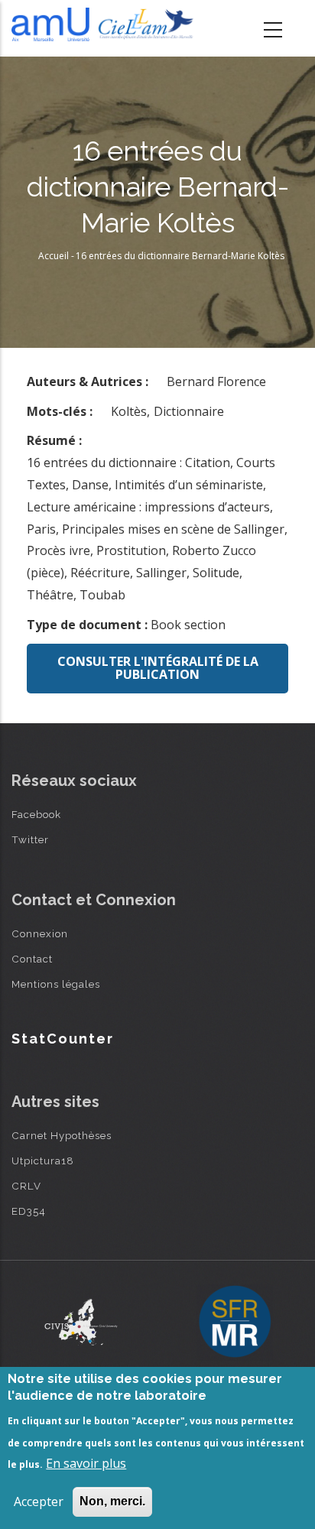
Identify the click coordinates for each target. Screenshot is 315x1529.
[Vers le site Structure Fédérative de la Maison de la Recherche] (234, 1322)
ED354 (28, 1211)
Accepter (38, 1501)
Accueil (53, 255)
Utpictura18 (42, 1160)
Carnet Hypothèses (61, 1135)
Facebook (36, 814)
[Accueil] (105, 24)
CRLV (26, 1186)
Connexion (39, 933)
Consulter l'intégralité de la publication (157, 668)
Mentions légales (55, 984)
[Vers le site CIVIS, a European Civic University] (81, 1322)
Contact (32, 959)
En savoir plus (86, 1463)
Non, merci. (112, 1501)
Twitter (30, 839)
